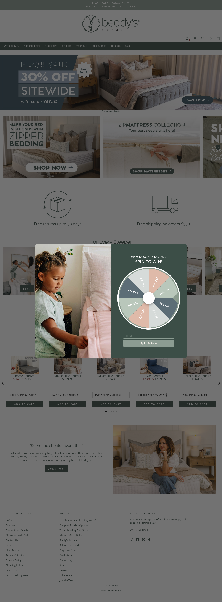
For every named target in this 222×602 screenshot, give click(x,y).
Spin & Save (149, 343)
